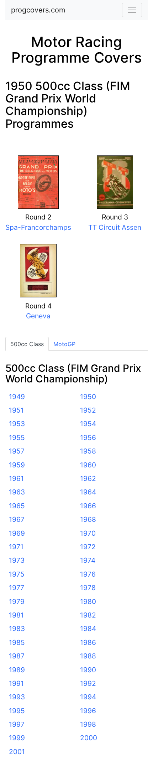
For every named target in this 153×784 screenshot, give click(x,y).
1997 (17, 724)
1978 (88, 587)
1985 (17, 642)
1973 (17, 560)
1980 (88, 601)
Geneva (38, 316)
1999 (17, 737)
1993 (17, 697)
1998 (88, 724)
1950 (88, 396)
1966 (88, 506)
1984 (88, 628)
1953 (17, 423)
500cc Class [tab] (27, 344)
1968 (88, 519)
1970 (88, 533)
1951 (16, 410)
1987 (17, 656)
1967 (17, 519)
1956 (88, 437)
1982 (88, 615)
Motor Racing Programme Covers (76, 49)
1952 (88, 410)
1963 (17, 492)
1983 (17, 628)
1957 (17, 451)
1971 (16, 546)
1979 (17, 601)
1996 (88, 710)
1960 (88, 465)
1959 (17, 465)
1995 (17, 710)
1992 (88, 683)
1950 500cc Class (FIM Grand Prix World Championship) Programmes (67, 105)
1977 (16, 587)
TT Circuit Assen (114, 227)
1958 (88, 451)
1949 (17, 396)
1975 (17, 574)
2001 (17, 751)
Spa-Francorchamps (38, 227)
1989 (17, 670)
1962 (88, 478)
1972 (88, 546)
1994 (88, 697)
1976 (88, 574)
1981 (16, 615)
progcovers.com (38, 10)
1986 (88, 642)
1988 (88, 656)
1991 (16, 683)
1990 (88, 670)
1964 (88, 492)
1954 (88, 423)
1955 (17, 437)
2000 (88, 737)
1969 (17, 533)
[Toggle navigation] (132, 10)
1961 (16, 478)
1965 (17, 506)
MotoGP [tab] (64, 344)
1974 (87, 560)
